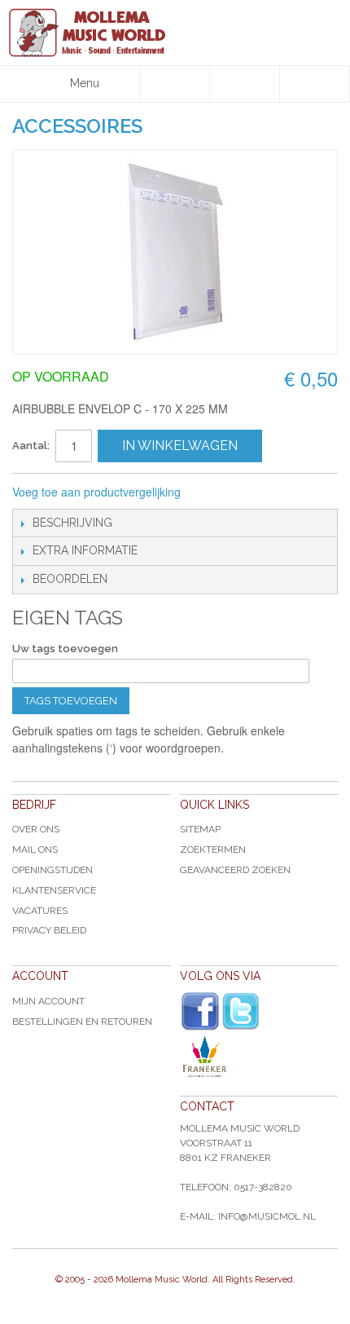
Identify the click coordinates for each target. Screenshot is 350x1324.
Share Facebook (247, 492)
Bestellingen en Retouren (82, 1021)
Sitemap (200, 829)
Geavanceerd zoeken (235, 870)
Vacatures (40, 910)
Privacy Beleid (49, 930)
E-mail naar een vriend (214, 492)
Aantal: (31, 445)
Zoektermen (213, 849)
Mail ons (35, 849)
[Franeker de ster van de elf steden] (259, 1056)
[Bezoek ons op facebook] (200, 1011)
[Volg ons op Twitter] (241, 1011)
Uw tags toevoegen (65, 648)
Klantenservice (54, 890)
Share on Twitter (280, 492)
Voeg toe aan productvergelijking (96, 491)
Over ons (35, 829)
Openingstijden (52, 870)
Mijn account (48, 1001)
